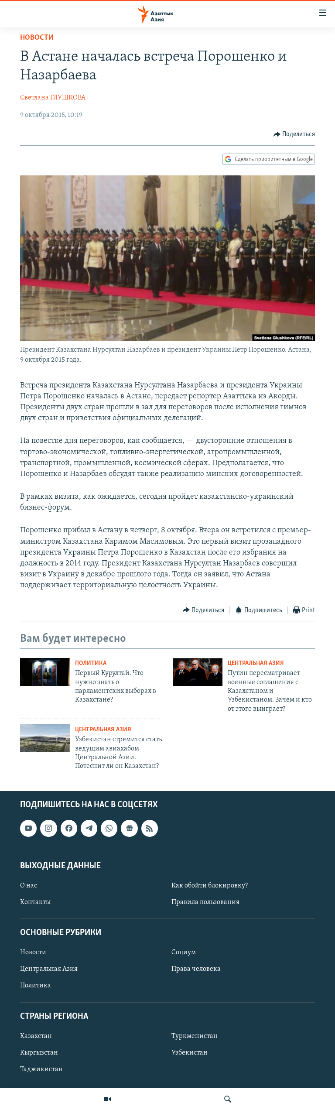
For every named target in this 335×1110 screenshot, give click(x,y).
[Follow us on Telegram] (89, 828)
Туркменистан (194, 1036)
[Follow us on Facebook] (69, 828)
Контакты (35, 902)
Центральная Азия (256, 663)
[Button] (294, 134)
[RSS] (149, 828)
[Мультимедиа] (107, 1099)
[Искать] (228, 1099)
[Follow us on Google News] (129, 828)
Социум (183, 952)
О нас (28, 885)
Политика (90, 663)
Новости (37, 38)
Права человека (196, 969)
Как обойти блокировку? (209, 885)
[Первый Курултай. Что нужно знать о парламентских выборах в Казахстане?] (45, 672)
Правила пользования (205, 902)
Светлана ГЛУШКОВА (52, 97)
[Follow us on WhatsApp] (109, 828)
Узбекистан (189, 1052)
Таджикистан (41, 1069)
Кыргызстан (39, 1052)
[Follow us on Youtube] (28, 828)
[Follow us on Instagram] (48, 828)
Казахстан (36, 1036)
